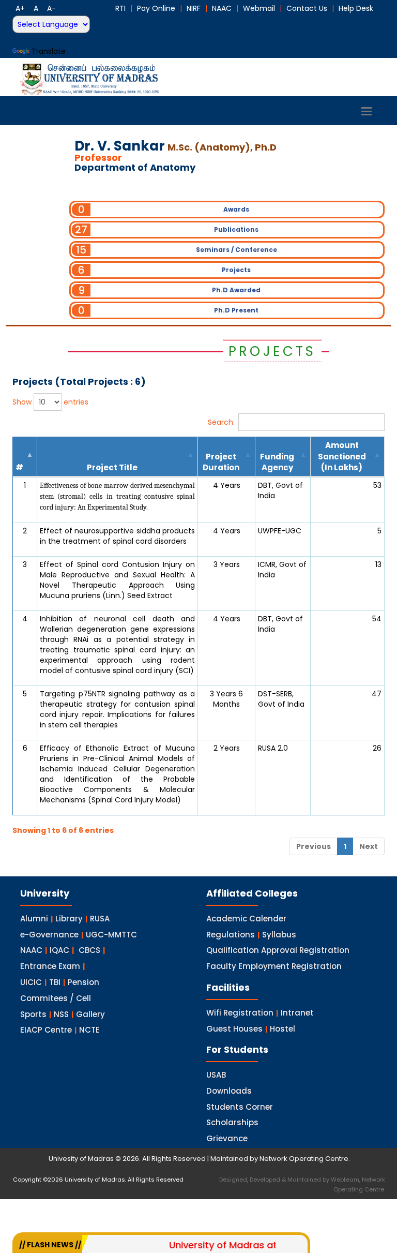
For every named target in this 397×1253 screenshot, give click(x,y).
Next (368, 846)
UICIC (31, 982)
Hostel (282, 1028)
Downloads (229, 1090)
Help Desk (356, 8)
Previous (313, 846)
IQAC (59, 950)
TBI (54, 982)
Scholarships (232, 1122)
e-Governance (49, 934)
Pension (83, 982)
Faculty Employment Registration (274, 966)
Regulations (230, 934)
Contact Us (306, 8)
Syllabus (279, 934)
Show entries (50, 402)
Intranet (297, 1012)
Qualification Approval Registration (277, 950)
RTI (120, 8)
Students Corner (239, 1106)
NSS (61, 1014)
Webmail (259, 8)
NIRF (194, 8)
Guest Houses (234, 1028)
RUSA (100, 918)
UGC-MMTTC (111, 934)
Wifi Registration (239, 1012)
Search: (221, 422)
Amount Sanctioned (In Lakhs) (342, 456)
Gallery (90, 1014)
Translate (49, 51)
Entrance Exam (50, 966)
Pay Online (156, 8)
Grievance (227, 1138)
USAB (216, 1074)
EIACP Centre (46, 1029)
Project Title (112, 467)
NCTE (89, 1029)
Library (69, 918)
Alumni (34, 918)
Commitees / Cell (55, 998)
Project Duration (221, 462)
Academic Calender (246, 918)
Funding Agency (277, 462)
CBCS (89, 950)
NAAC (222, 8)
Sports (33, 1014)
